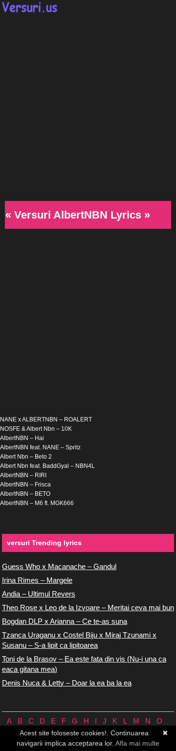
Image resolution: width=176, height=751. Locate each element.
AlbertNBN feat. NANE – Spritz (40, 447)
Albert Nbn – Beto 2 (26, 456)
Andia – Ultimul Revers (38, 594)
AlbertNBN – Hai (22, 438)
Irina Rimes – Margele (37, 580)
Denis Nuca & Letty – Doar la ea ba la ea (67, 683)
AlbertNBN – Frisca (25, 484)
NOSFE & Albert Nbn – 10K (36, 428)
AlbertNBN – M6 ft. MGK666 (37, 503)
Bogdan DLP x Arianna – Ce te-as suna (64, 621)
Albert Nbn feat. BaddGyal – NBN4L (47, 466)
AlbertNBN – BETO (25, 493)
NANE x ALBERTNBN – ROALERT (46, 419)
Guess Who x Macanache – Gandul (59, 566)
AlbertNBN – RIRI (23, 475)
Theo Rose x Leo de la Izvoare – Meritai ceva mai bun (88, 607)
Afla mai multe (137, 743)
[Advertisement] (88, 106)
